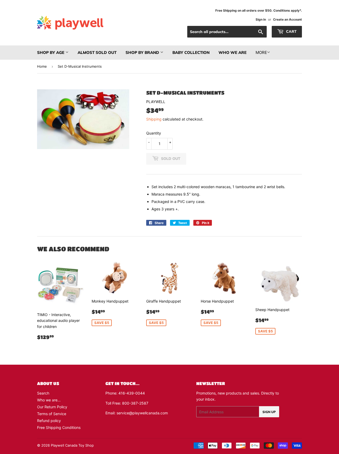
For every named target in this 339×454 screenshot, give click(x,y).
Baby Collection (190, 52)
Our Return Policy (52, 407)
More (261, 52)
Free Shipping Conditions (59, 427)
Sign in (261, 19)
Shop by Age (51, 52)
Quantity (153, 133)
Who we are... (49, 400)
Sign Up (269, 412)
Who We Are (232, 52)
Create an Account (287, 19)
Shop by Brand (143, 52)
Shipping (154, 119)
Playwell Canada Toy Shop (72, 445)
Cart (291, 31)
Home (42, 66)
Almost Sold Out (97, 52)
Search (43, 393)
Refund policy (49, 420)
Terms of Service (51, 413)
